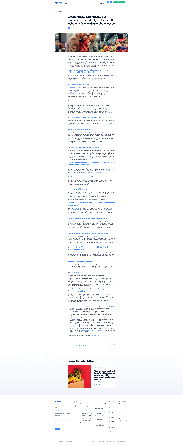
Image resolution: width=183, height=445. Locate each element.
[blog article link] (80, 376)
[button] (126, 2)
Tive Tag (106, 311)
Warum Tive (66, 3)
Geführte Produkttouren (112, 417)
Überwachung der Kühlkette (101, 421)
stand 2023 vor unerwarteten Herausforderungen (92, 252)
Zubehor (82, 408)
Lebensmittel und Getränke (100, 403)
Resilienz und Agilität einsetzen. (100, 79)
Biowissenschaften (77, 208)
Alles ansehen (98, 413)
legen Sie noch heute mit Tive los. (98, 335)
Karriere (120, 408)
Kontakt (120, 406)
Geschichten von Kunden (112, 404)
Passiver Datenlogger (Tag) (85, 406)
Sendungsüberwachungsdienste (86, 422)
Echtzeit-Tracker (83, 403)
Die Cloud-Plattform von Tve (86, 413)
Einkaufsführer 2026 (112, 428)
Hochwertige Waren (99, 406)
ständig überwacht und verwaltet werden (91, 330)
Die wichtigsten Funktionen (85, 415)
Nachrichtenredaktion (123, 420)
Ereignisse (111, 410)
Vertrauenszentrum (123, 414)
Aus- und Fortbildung (111, 413)
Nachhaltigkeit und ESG (123, 412)
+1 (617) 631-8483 (117, 4)
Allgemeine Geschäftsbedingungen (121, 441)
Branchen (93, 322)
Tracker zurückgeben (101, 3)
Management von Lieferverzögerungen (99, 425)
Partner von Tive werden (122, 418)
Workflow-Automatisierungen (86, 420)
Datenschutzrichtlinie (110, 441)
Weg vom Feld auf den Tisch (76, 87)
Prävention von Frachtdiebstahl (98, 419)
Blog (110, 407)
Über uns (120, 403)
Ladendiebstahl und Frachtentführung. (96, 172)
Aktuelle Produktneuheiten (112, 421)
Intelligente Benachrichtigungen (86, 418)
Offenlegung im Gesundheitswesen (98, 441)
